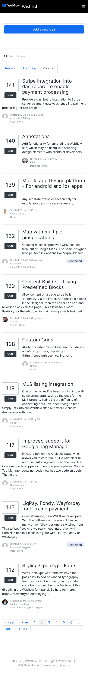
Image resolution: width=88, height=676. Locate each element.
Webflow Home (28, 665)
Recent (10, 68)
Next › (9, 629)
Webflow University (57, 665)
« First (9, 622)
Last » (23, 629)
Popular (49, 68)
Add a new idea (44, 29)
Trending (29, 68)
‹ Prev (24, 622)
